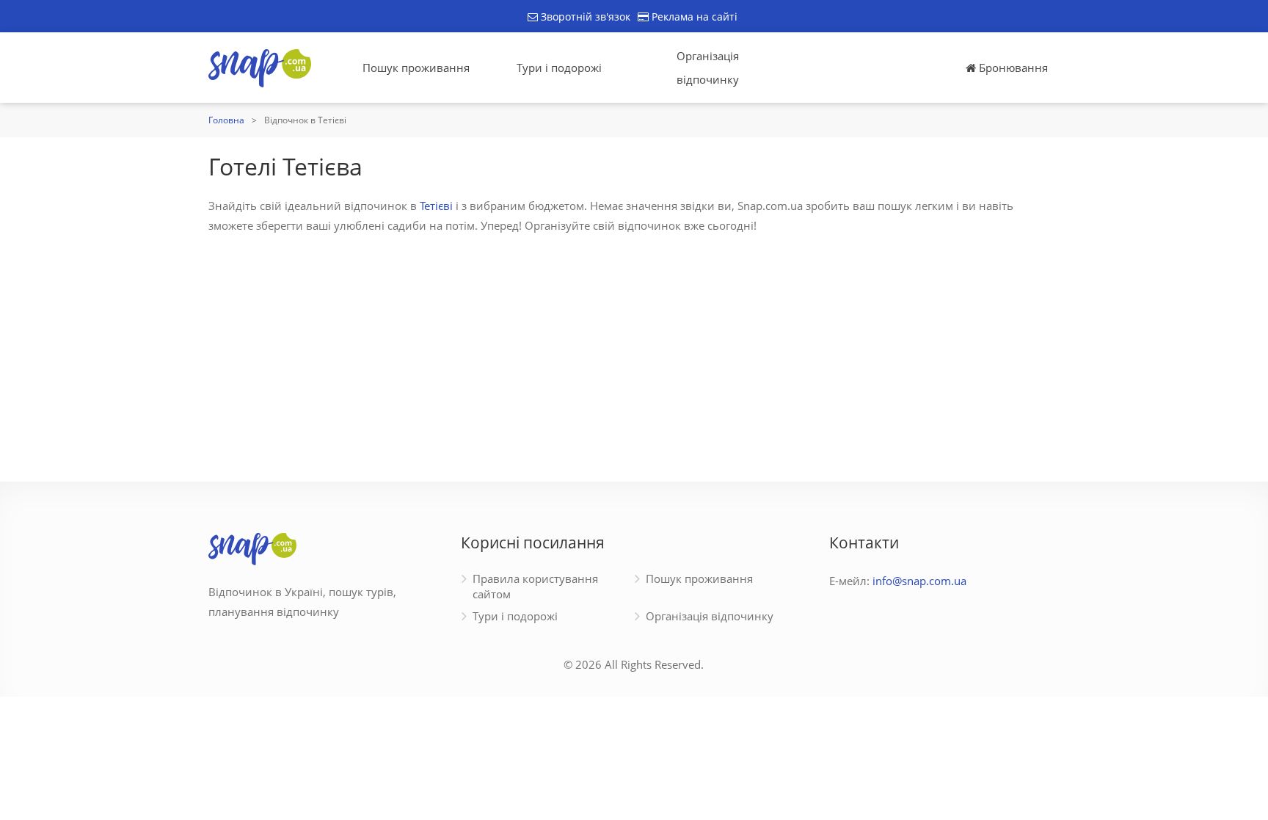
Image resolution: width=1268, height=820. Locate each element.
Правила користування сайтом (535, 586)
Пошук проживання (416, 67)
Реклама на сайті (693, 16)
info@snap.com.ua (919, 580)
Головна (226, 120)
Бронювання (1012, 67)
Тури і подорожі (559, 67)
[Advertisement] (634, 349)
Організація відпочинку (708, 67)
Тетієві (436, 205)
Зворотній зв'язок (584, 16)
